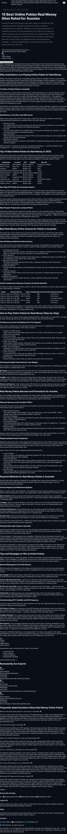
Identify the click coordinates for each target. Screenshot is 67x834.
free (22, 118)
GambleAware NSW (43, 797)
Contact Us (28, 806)
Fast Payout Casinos (51, 3)
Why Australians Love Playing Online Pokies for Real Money (20, 64)
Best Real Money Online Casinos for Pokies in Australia (28, 66)
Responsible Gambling (27, 797)
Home (13, 1)
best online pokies (15, 159)
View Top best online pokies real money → (16, 50)
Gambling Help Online (11, 797)
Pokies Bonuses (29, 3)
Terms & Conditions (44, 804)
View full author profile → (8, 660)
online (36, 326)
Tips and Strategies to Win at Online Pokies (44, 69)
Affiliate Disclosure (57, 804)
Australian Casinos (33, 1)
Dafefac (4, 3)
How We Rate (4, 806)
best (62, 480)
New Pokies (20, 3)
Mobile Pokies (39, 3)
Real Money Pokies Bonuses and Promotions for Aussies (40, 67)
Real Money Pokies (46, 1)
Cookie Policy (32, 804)
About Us (3, 804)
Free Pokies (41, 813)
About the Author (12, 804)
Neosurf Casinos (16, 4)
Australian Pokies (21, 1)
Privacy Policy (23, 804)
